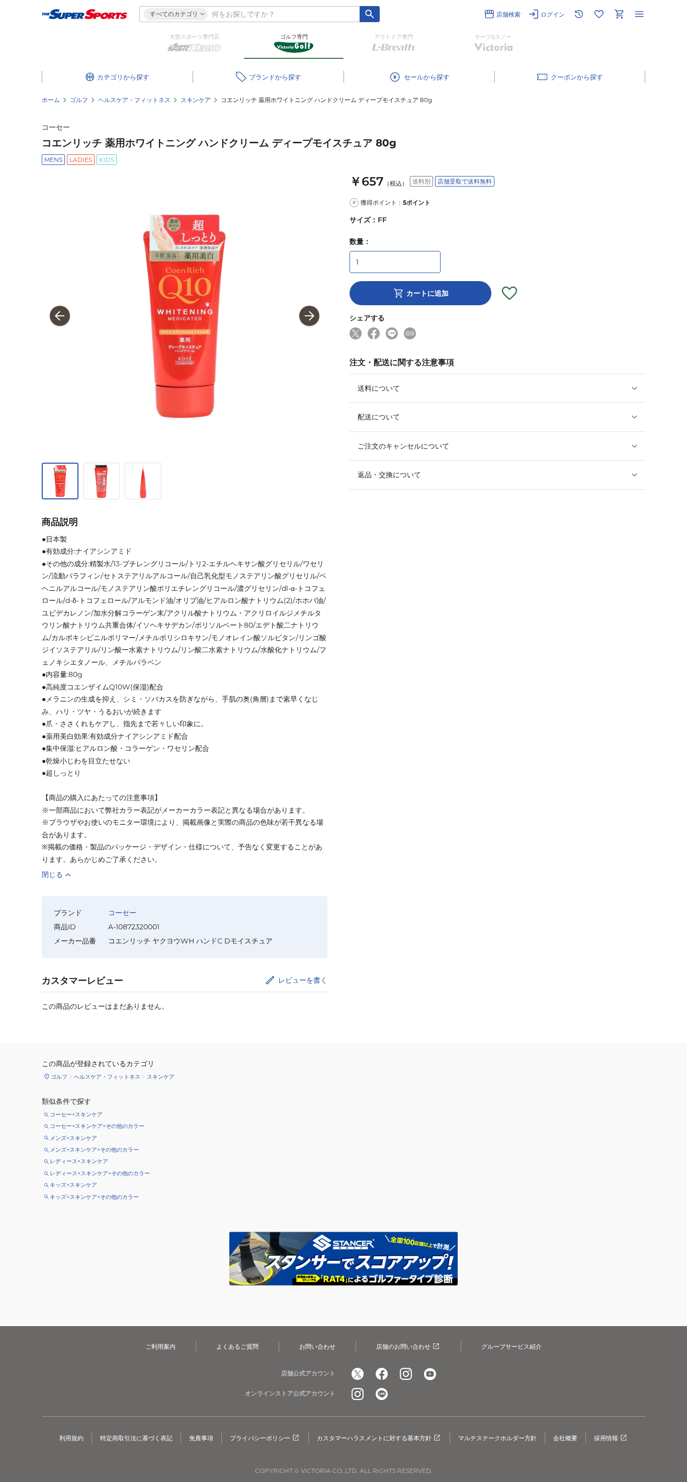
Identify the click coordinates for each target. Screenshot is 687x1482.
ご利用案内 (160, 1346)
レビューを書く (302, 980)
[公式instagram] (406, 1374)
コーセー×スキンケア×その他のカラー (97, 1125)
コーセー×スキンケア (76, 1114)
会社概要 (565, 1438)
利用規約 (71, 1438)
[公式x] (358, 1374)
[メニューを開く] (639, 14)
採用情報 (606, 1438)
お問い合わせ (317, 1346)
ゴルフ (79, 100)
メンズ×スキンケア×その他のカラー (94, 1149)
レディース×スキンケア (79, 1161)
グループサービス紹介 (511, 1346)
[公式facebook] (382, 1374)
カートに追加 (427, 293)
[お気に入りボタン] (509, 293)
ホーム (51, 100)
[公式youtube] (430, 1374)
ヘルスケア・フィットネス (134, 100)
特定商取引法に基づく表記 (136, 1438)
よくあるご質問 (237, 1346)
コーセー (56, 127)
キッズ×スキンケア (73, 1184)
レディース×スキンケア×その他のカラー (100, 1173)
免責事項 (201, 1438)
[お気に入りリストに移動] (599, 14)
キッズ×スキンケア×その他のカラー (94, 1196)
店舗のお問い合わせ (403, 1346)
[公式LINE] (382, 1394)
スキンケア (196, 100)
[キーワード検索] (370, 14)
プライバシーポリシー (260, 1438)
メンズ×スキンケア (73, 1138)
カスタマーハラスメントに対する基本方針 (374, 1438)
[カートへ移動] (619, 14)
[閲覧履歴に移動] (579, 14)
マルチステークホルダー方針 (497, 1438)
